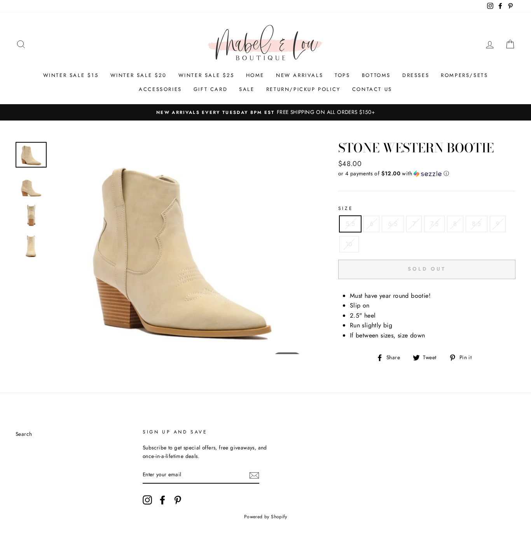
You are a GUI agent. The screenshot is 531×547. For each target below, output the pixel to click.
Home (255, 75)
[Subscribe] (254, 475)
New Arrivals (299, 75)
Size (345, 208)
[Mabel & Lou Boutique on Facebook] (162, 500)
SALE (246, 89)
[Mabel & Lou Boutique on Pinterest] (177, 500)
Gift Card (210, 89)
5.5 (350, 223)
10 (349, 243)
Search (24, 434)
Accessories (160, 89)
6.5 (392, 223)
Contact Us (372, 89)
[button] (426, 173)
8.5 (476, 223)
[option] (265, 112)
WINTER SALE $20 (138, 75)
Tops (342, 75)
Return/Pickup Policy (303, 89)
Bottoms (376, 75)
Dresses (415, 75)
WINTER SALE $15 (71, 75)
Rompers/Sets (464, 75)
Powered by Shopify (265, 516)
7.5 (434, 223)
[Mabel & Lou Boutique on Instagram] (147, 500)
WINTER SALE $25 (206, 75)
